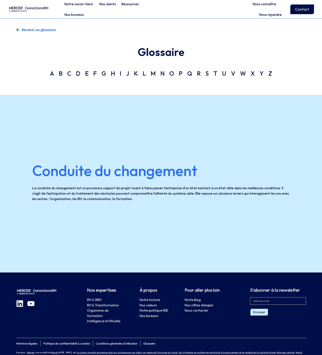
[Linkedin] (19, 303)
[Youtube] (31, 303)
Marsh (54, 352)
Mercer (30, 352)
